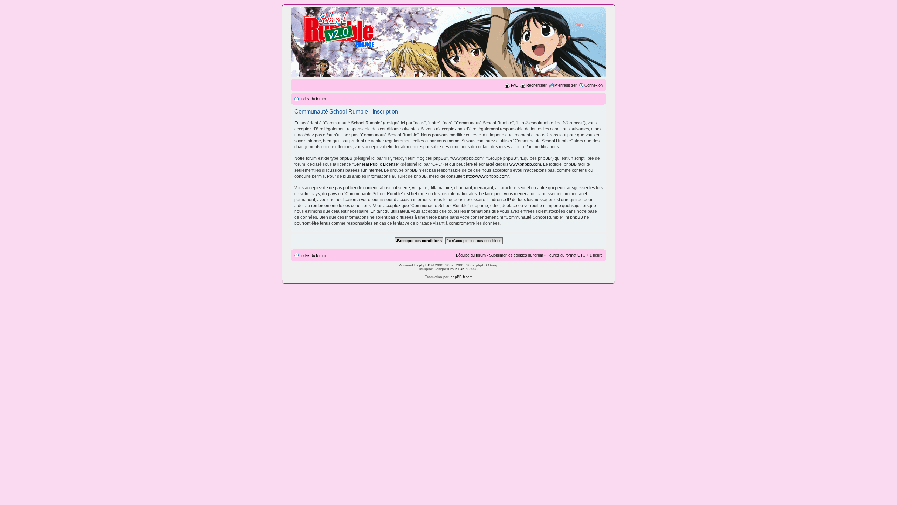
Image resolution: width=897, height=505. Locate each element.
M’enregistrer (565, 85)
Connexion (593, 85)
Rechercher (536, 85)
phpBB (424, 265)
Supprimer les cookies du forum (516, 255)
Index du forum (313, 99)
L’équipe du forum (471, 255)
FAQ (515, 85)
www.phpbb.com (525, 164)
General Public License (376, 164)
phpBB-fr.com (461, 277)
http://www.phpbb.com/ (487, 176)
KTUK (460, 269)
